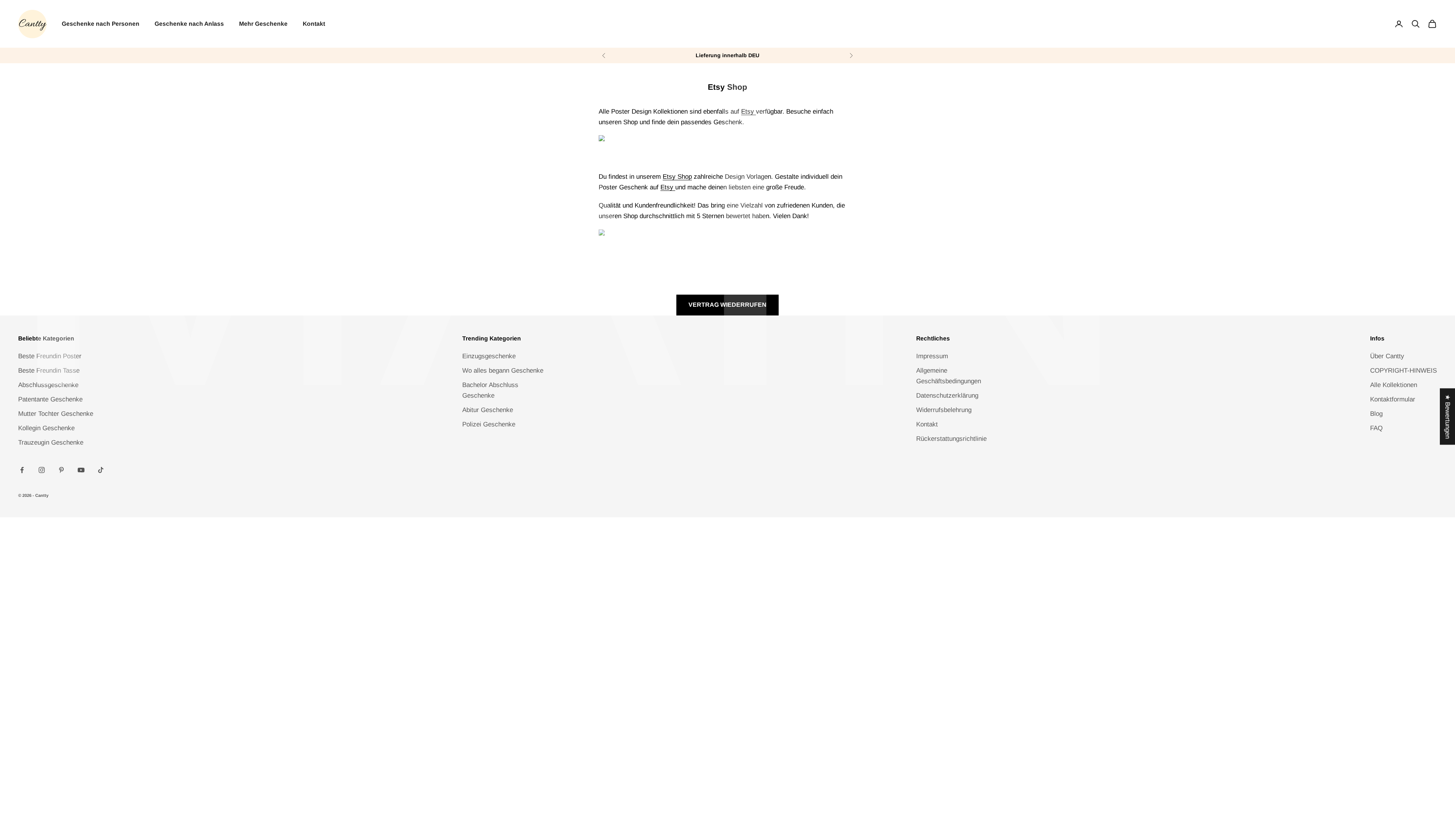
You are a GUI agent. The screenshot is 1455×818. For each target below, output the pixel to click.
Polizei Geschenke (488, 424)
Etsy (748, 111)
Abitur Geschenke (487, 410)
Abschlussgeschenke (48, 385)
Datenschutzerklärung (947, 395)
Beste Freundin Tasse (49, 370)
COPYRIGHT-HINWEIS (1403, 370)
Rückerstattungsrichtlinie (951, 438)
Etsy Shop (677, 176)
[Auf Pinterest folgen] (61, 470)
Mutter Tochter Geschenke (55, 413)
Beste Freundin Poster (49, 356)
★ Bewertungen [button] (1447, 416)
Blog (1376, 413)
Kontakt (314, 23)
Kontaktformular (1392, 399)
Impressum (932, 356)
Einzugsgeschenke (489, 356)
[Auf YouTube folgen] (81, 470)
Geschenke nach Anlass (189, 23)
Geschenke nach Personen (100, 23)
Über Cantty (1387, 356)
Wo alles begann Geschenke (502, 370)
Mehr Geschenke (263, 23)
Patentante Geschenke (50, 399)
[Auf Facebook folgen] (22, 470)
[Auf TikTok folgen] (101, 470)
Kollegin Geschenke (46, 428)
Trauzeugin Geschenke (50, 442)
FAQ (1376, 428)
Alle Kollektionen (1393, 385)
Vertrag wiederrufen (727, 304)
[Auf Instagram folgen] (41, 470)
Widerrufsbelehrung (944, 410)
